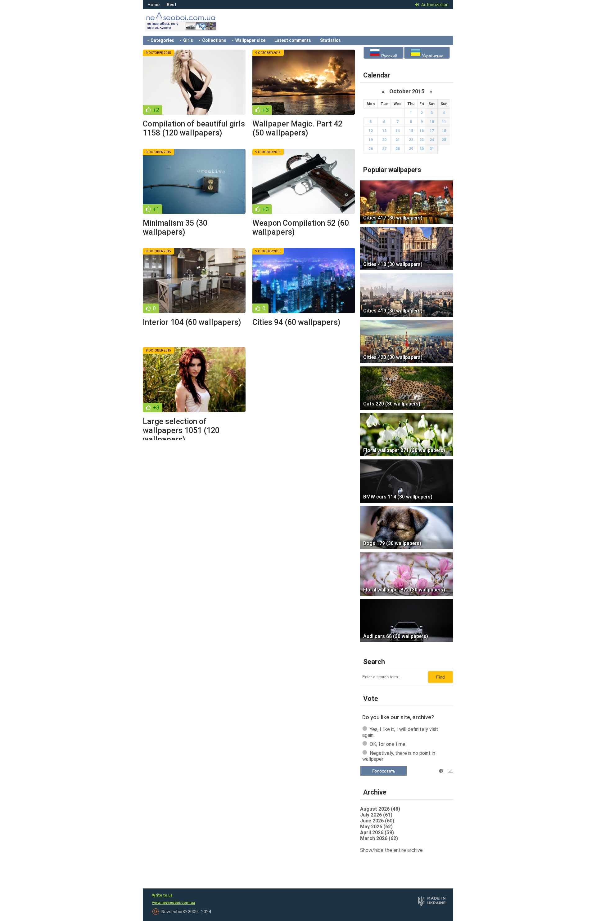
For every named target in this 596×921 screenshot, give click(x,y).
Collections (214, 40)
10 (432, 122)
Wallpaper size (250, 40)
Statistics (330, 40)
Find (440, 677)
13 (384, 131)
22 (411, 140)
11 (444, 122)
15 (411, 131)
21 (397, 140)
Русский (388, 55)
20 (384, 140)
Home (153, 4)
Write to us (162, 895)
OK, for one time (387, 744)
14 (397, 131)
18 (444, 131)
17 (432, 131)
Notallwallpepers (189, 26)
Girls (188, 40)
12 (370, 131)
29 (411, 149)
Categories (162, 40)
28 (397, 149)
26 (370, 149)
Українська (432, 55)
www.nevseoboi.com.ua (173, 903)
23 (421, 140)
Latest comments (292, 40)
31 (432, 149)
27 (384, 149)
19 (370, 140)
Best (171, 4)
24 (432, 140)
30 (421, 149)
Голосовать (383, 770)
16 (421, 131)
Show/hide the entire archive (391, 850)
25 (444, 140)
